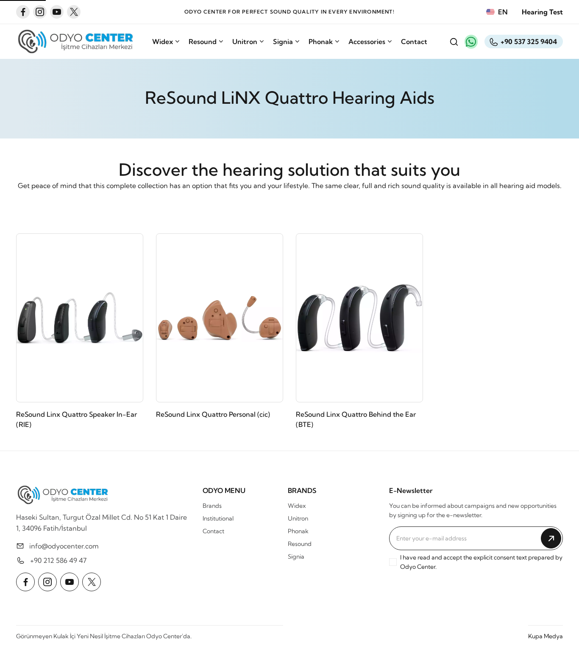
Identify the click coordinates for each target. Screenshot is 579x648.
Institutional (218, 518)
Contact (414, 41)
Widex (162, 41)
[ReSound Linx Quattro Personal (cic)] (219, 318)
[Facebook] (23, 12)
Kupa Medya (545, 636)
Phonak (321, 41)
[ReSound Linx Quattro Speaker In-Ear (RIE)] (80, 318)
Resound (203, 41)
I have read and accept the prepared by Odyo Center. (481, 562)
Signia (283, 41)
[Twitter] (74, 12)
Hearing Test (542, 12)
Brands (212, 506)
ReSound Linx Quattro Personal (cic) (213, 414)
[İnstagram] (40, 12)
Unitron (244, 41)
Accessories (366, 41)
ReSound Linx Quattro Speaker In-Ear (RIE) (76, 419)
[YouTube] (57, 12)
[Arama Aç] (453, 41)
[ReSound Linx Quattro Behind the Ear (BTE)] (359, 318)
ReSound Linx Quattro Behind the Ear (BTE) (356, 419)
